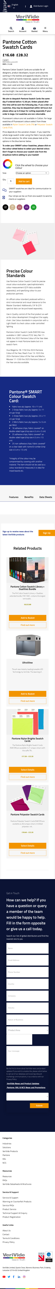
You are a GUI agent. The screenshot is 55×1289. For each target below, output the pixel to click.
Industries (7, 1143)
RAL (4, 1158)
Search (11, 31)
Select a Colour (8, 164)
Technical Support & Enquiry (15, 1213)
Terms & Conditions (11, 1238)
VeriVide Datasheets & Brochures (17, 1184)
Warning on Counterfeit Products (17, 1201)
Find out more (28, 625)
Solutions (7, 1147)
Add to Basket (28, 618)
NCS (4, 1162)
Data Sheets (45, 497)
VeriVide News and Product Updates (22, 1083)
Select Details (27, 769)
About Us (6, 1230)
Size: (5, 172)
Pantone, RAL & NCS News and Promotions (25, 1087)
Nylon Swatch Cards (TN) (23, 124)
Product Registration (12, 1216)
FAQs (5, 1180)
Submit (39, 1106)
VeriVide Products (10, 1151)
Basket (34, 31)
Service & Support (10, 1197)
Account (22, 31)
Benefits (28, 497)
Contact (6, 1234)
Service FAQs (8, 1205)
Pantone (6, 1155)
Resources (7, 1176)
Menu (45, 31)
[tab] (13, 498)
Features (13, 497)
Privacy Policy (9, 1242)
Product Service (9, 1209)
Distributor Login (41, 6)
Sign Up (47, 533)
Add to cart (24, 181)
